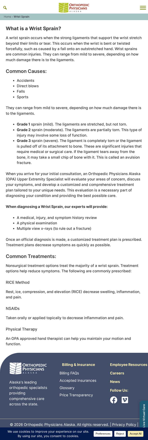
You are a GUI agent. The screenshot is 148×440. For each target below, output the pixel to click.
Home (7, 16)
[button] (5, 8)
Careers (117, 373)
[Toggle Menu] (143, 7)
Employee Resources (128, 364)
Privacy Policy (124, 424)
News (115, 381)
